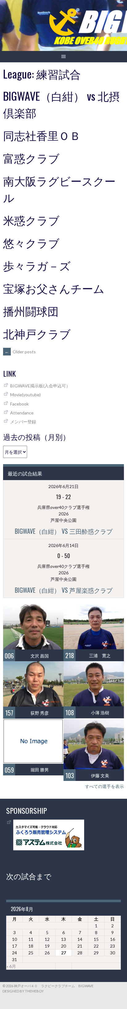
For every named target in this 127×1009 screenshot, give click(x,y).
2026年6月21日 (63, 486)
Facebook (19, 403)
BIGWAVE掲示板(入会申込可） (40, 385)
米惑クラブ (31, 220)
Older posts (20, 351)
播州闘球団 (31, 310)
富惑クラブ (31, 157)
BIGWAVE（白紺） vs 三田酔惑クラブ (64, 531)
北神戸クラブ (37, 333)
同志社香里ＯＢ (42, 135)
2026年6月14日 (63, 545)
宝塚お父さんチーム (53, 288)
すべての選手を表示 (104, 786)
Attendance (22, 412)
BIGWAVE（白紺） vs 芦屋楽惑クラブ (64, 590)
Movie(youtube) (25, 394)
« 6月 (11, 966)
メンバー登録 (23, 421)
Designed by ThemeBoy (23, 991)
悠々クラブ (31, 242)
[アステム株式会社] (48, 848)
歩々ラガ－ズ (37, 265)
